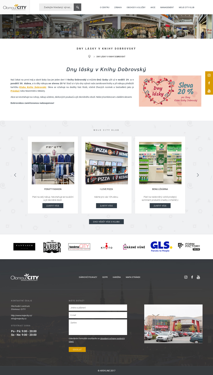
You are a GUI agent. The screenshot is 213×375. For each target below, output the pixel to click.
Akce (152, 7)
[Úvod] (91, 56)
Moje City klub (186, 7)
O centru (104, 7)
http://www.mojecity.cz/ (21, 315)
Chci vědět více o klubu (106, 221)
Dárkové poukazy (88, 277)
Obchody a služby (136, 7)
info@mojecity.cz (18, 318)
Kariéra (117, 277)
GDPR (105, 277)
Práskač (15, 90)
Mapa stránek (133, 277)
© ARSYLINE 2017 (106, 370)
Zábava (118, 7)
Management (167, 7)
